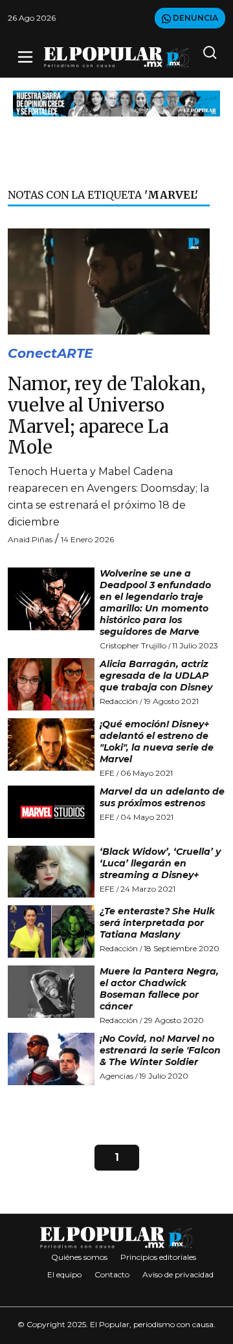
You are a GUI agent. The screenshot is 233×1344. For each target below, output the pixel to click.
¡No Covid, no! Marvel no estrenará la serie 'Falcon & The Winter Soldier (160, 1050)
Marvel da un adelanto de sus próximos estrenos (162, 797)
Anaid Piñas (30, 539)
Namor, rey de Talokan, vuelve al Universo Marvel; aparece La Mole (106, 416)
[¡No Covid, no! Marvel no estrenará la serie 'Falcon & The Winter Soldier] (51, 1059)
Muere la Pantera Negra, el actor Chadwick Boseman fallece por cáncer (159, 988)
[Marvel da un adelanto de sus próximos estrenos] (51, 812)
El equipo (64, 1274)
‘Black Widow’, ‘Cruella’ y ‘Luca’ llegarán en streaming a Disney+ (160, 863)
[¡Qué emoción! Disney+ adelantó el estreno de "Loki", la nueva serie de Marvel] (51, 744)
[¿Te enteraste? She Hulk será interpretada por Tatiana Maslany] (51, 931)
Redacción (119, 701)
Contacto (111, 1274)
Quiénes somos (79, 1257)
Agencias (116, 1076)
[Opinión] (116, 102)
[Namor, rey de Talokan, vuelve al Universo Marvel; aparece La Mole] (109, 280)
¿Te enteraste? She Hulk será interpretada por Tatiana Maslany (157, 922)
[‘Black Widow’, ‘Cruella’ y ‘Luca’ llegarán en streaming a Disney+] (51, 872)
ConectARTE (50, 353)
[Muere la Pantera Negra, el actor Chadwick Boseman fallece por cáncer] (51, 991)
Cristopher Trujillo (133, 645)
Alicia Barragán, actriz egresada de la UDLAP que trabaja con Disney (156, 675)
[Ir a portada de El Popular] (116, 57)
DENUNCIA (194, 18)
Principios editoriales (158, 1257)
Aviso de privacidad (178, 1274)
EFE (107, 773)
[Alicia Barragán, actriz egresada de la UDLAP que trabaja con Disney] (51, 684)
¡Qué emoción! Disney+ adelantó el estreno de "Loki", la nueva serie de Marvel (157, 741)
